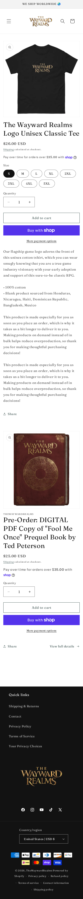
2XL (68, 174)
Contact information (56, 882)
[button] (9, 21)
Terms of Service (22, 736)
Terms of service (28, 882)
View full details (62, 646)
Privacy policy (37, 876)
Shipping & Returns (24, 706)
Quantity (9, 193)
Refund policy (60, 876)
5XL (47, 184)
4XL (29, 184)
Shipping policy (44, 889)
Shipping (8, 149)
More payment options (42, 241)
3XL (11, 184)
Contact (15, 716)
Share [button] (12, 414)
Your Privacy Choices (25, 746)
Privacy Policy (20, 726)
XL (51, 174)
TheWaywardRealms (39, 870)
